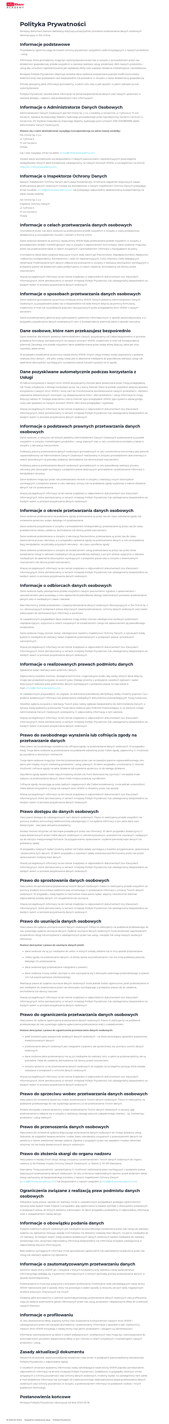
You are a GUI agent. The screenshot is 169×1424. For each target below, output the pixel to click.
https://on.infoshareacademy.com (38, 167)
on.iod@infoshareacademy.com (54, 190)
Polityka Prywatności (62, 1420)
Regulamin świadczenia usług (37, 1420)
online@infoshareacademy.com (77, 153)
